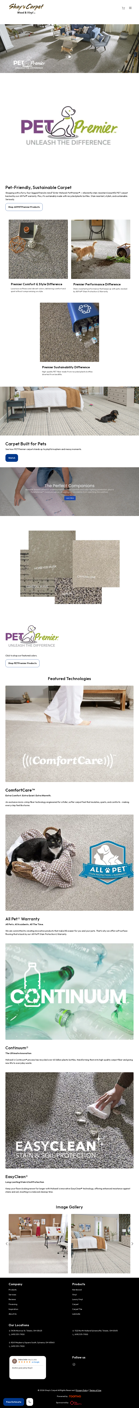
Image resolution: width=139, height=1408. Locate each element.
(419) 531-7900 (18, 1334)
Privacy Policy (82, 1390)
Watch (11, 457)
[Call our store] (29, 1402)
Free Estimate (13, 1402)
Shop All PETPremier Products (24, 207)
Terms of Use (95, 1390)
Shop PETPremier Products (22, 663)
